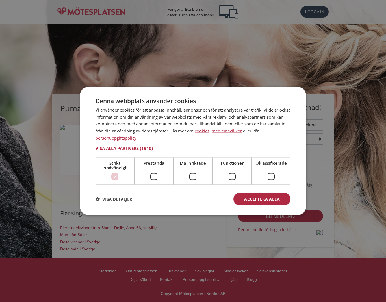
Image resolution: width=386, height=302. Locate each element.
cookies (202, 131)
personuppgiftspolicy (116, 137)
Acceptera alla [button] (262, 198)
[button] (193, 148)
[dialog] (193, 151)
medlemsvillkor (227, 131)
